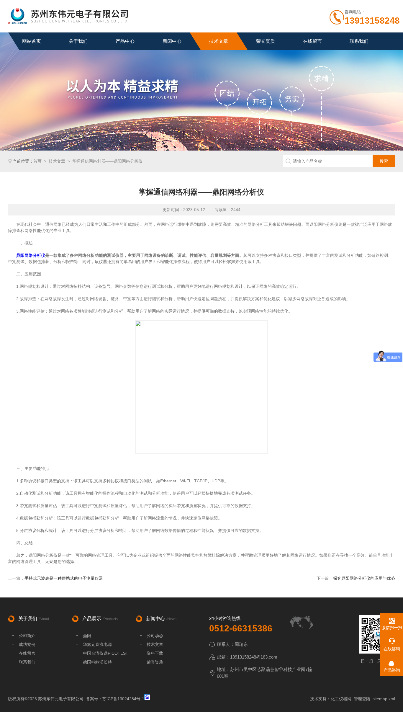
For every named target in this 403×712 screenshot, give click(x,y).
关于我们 (78, 41)
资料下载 (155, 653)
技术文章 (218, 41)
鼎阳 (87, 635)
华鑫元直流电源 (97, 644)
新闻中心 (172, 41)
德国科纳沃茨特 (97, 662)
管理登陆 (362, 698)
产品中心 (125, 41)
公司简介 (27, 635)
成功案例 (27, 644)
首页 (37, 161)
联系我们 (359, 41)
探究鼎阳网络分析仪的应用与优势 (364, 578)
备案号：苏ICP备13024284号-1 (115, 698)
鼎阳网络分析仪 (30, 255)
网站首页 (31, 41)
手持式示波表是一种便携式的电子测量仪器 (63, 578)
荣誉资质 (265, 41)
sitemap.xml (384, 698)
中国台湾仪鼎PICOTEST (105, 653)
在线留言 (312, 41)
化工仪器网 (341, 698)
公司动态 (155, 635)
